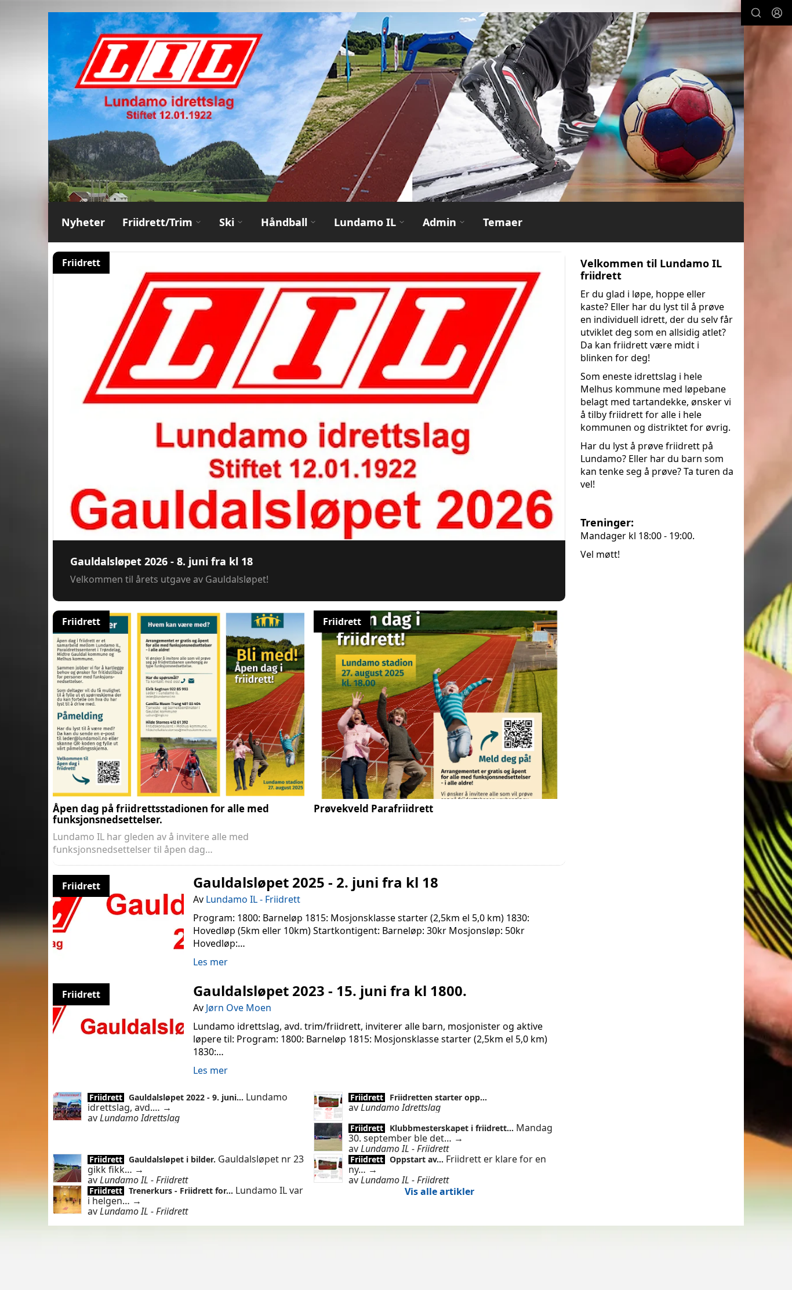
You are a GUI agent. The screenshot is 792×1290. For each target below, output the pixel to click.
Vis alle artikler (439, 1191)
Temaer (502, 222)
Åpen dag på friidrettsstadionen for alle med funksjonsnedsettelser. (161, 814)
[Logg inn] (776, 12)
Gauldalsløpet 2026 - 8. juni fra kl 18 (161, 561)
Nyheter (83, 222)
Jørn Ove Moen (238, 1007)
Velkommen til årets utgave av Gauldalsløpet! (169, 579)
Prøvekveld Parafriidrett (373, 808)
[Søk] (756, 12)
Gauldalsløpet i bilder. (173, 1159)
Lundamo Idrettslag (140, 1117)
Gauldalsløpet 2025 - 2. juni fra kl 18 (315, 882)
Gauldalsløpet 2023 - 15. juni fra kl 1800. (330, 990)
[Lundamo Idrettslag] (396, 107)
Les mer (210, 961)
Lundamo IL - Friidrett (253, 899)
